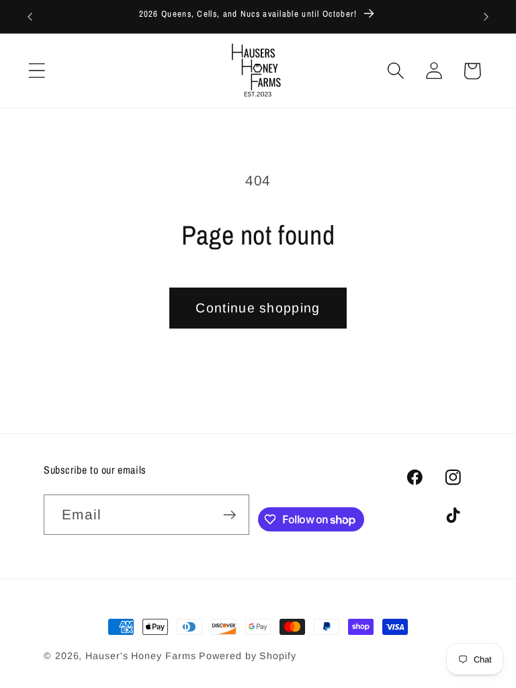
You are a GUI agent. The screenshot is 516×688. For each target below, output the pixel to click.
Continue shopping (258, 307)
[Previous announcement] (29, 17)
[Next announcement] (486, 17)
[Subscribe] (229, 514)
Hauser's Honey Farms (140, 655)
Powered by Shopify (247, 655)
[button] (36, 71)
